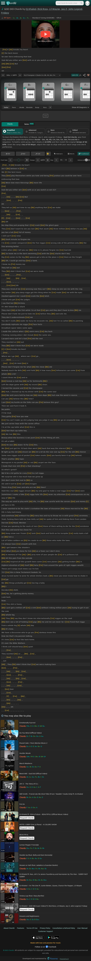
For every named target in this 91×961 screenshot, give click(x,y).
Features (20, 928)
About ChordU (9, 928)
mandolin (29, 107)
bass (45, 107)
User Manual (82, 928)
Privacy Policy (45, 928)
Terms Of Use (32, 928)
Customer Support (45, 931)
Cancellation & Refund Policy (63, 928)
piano (14, 107)
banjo (37, 107)
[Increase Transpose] (70, 160)
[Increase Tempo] (20, 75)
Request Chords (27, 818)
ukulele (21, 107)
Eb (63, 159)
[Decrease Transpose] (56, 160)
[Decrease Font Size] (10, 160)
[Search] (81, 3)
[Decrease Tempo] (3, 75)
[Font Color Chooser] (48, 154)
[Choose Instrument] (50, 107)
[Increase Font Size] (27, 160)
